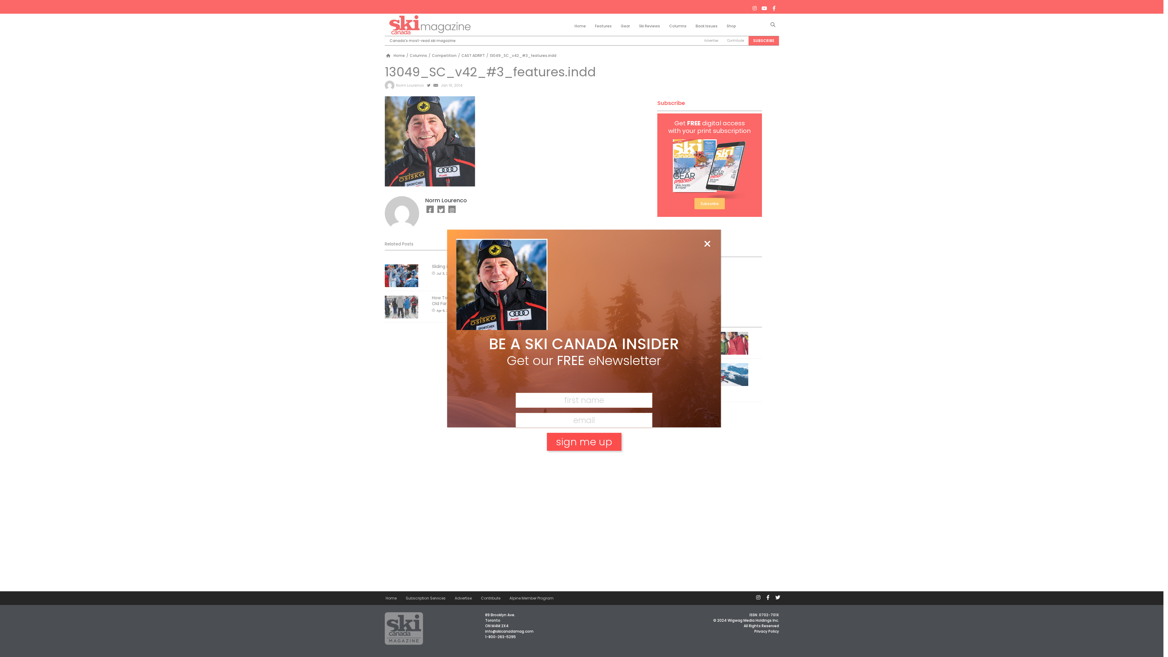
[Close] (707, 244)
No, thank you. (584, 462)
